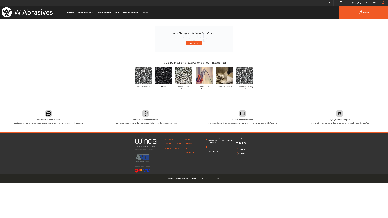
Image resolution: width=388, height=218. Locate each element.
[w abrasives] (32, 12)
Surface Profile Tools (224, 87)
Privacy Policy (210, 178)
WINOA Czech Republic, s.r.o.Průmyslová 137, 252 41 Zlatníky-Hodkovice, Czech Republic (220, 140)
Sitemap (170, 178)
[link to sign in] (351, 3)
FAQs (218, 178)
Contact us (189, 153)
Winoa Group (242, 149)
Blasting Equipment (172, 148)
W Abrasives (241, 153)
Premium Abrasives (143, 87)
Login (355, 3)
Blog (330, 3)
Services (188, 139)
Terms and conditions (197, 178)
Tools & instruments (173, 144)
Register (361, 3)
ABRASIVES (169, 139)
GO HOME (194, 43)
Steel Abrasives (163, 87)
